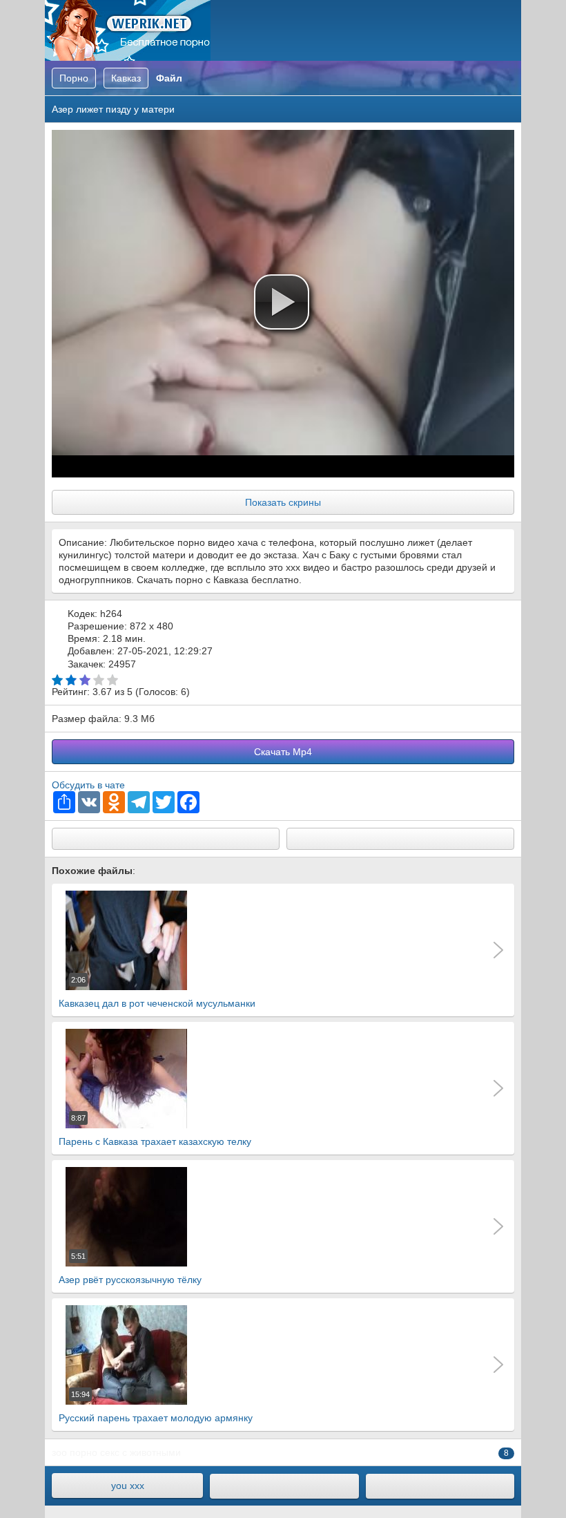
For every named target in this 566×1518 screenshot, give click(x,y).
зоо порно (74, 1452)
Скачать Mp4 (283, 751)
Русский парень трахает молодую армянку (156, 1406)
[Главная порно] (284, 1486)
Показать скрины (283, 502)
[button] (281, 302)
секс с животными (140, 1452)
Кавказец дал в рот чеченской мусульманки (157, 992)
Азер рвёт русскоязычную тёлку (130, 1268)
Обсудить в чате (88, 784)
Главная (128, 30)
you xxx (127, 1485)
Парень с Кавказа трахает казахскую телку (155, 1130)
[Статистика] (440, 1486)
